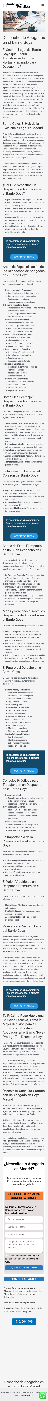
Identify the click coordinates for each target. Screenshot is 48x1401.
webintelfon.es (28, 1395)
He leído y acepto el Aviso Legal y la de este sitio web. (22, 1258)
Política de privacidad (18, 1258)
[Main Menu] (42, 5)
